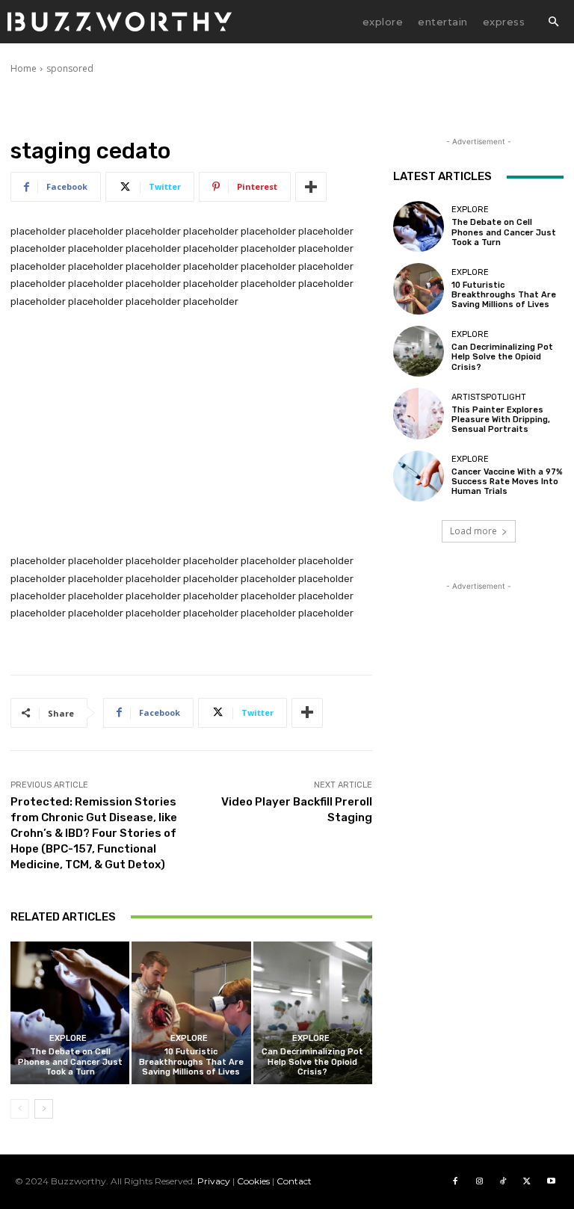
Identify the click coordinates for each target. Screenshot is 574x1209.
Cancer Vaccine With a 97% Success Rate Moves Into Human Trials (507, 481)
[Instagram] (479, 1181)
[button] (553, 22)
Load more (473, 531)
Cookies (253, 1181)
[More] (311, 187)
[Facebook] (455, 1181)
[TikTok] (503, 1181)
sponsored (69, 68)
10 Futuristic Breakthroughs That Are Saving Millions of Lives (191, 1061)
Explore (68, 1038)
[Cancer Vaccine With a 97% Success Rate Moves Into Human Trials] (418, 476)
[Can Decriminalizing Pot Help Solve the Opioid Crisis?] (312, 1012)
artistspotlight (488, 397)
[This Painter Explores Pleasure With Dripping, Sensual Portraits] (418, 413)
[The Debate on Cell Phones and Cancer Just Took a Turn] (69, 1012)
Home (23, 68)
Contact (294, 1181)
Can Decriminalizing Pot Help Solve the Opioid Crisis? (312, 1061)
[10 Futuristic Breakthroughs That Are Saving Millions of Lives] (191, 1012)
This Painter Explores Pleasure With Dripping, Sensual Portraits (500, 419)
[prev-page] (19, 1109)
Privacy (213, 1181)
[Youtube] (551, 1181)
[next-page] (43, 1109)
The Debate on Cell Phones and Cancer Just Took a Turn (70, 1061)
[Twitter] (527, 1181)
